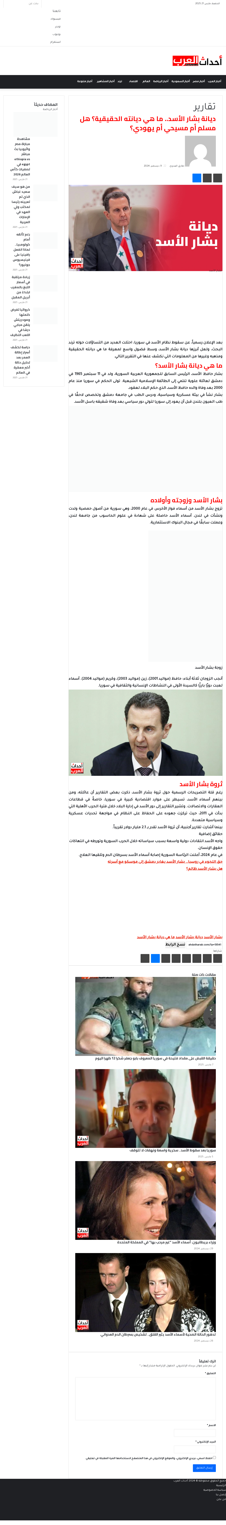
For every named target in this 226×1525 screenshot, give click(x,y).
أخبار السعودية (180, 81)
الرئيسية (221, 1485)
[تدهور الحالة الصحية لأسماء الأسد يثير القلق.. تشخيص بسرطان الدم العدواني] (145, 1292)
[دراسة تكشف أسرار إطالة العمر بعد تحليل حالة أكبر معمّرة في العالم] (45, 353)
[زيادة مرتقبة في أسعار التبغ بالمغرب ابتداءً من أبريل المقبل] (45, 283)
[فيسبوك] (217, 958)
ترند (120, 81)
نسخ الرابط (175, 945)
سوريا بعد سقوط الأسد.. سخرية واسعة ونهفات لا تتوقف (173, 1150)
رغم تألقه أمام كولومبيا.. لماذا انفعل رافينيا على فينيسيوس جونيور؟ (21, 249)
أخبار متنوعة (84, 81)
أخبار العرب (214, 81)
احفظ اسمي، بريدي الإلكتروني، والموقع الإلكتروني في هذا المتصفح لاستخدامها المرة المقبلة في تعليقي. (148, 1458)
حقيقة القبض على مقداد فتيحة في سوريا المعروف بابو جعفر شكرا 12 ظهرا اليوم (155, 1058)
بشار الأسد (213, 938)
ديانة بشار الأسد (189, 938)
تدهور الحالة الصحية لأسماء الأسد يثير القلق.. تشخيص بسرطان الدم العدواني (158, 1334)
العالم (146, 81)
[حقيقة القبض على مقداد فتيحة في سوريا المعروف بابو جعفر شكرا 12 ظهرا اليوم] (145, 1016)
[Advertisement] (145, 309)
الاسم (211, 1425)
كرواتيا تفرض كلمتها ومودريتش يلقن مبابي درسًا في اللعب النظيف (20, 322)
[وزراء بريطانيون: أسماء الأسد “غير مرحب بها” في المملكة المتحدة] (145, 1200)
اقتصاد (133, 81)
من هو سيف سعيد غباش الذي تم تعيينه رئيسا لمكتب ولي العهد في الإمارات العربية (20, 204)
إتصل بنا (221, 1495)
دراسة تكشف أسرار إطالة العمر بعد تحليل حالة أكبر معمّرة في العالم (20, 359)
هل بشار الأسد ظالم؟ (204, 869)
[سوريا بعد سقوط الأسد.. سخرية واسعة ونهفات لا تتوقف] (145, 1108)
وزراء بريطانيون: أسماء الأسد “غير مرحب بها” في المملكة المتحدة (166, 1242)
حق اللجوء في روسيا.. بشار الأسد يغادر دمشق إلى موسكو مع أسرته (165, 862)
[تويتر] (207, 958)
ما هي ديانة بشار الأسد (156, 938)
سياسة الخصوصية (214, 1490)
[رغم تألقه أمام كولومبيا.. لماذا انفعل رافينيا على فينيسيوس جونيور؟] (45, 240)
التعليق (210, 1373)
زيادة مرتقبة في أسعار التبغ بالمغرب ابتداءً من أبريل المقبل (20, 287)
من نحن (221, 1499)
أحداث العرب (180, 1481)
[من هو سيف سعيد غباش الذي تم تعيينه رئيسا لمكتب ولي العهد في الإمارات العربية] (45, 193)
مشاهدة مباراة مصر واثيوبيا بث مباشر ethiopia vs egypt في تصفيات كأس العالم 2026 (20, 156)
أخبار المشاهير (106, 81)
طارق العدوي (177, 166)
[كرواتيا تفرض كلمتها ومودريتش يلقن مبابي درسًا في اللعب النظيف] (45, 316)
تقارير (205, 108)
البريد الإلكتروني (206, 1442)
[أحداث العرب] (197, 60)
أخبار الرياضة (160, 81)
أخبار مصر (199, 81)
